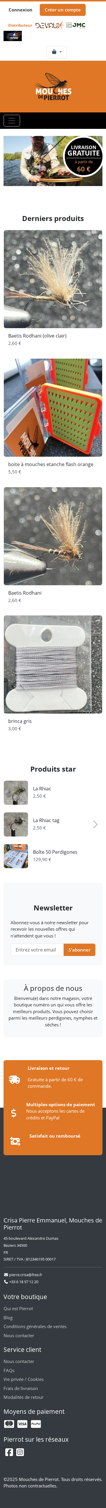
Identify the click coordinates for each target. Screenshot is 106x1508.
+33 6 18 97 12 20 (23, 1281)
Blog (8, 1317)
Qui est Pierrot (18, 1308)
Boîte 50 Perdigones (55, 852)
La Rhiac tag (46, 820)
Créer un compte (63, 10)
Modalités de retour (24, 1397)
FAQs (9, 1370)
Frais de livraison (21, 1388)
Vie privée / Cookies (24, 1379)
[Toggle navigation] (12, 120)
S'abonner (79, 950)
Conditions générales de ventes (35, 1326)
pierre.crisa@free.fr (25, 1274)
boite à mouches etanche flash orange (50, 464)
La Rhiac (42, 788)
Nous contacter (19, 1335)
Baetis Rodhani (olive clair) (37, 336)
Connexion (20, 10)
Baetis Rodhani (25, 593)
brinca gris (20, 721)
